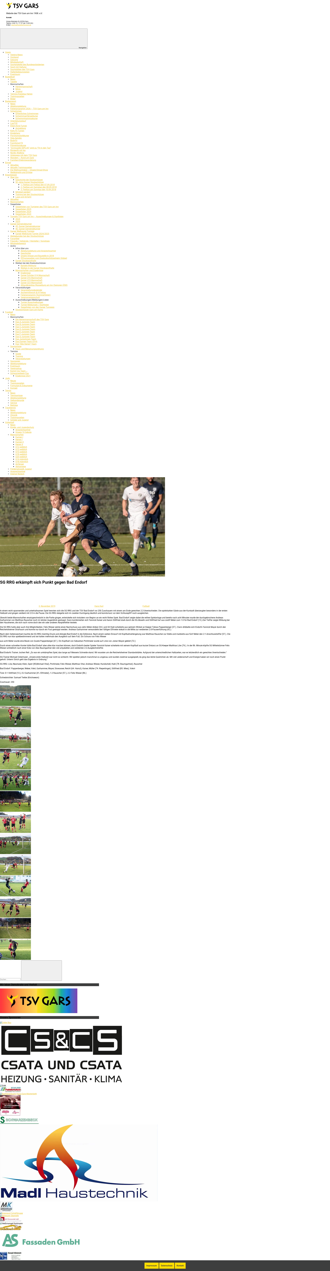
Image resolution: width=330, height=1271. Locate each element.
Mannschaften (17, 202)
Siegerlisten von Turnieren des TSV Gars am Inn (37, 207)
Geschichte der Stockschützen (29, 180)
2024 (17, 219)
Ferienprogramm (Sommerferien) (36, 295)
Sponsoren (15, 361)
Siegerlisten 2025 (23, 209)
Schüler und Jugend (19, 420)
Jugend (18, 91)
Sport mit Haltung (18, 67)
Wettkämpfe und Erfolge (21, 172)
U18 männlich (21, 461)
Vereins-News (16, 55)
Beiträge (14, 405)
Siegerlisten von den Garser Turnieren (37, 307)
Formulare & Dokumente (21, 385)
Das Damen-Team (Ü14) (26, 341)
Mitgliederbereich (18, 243)
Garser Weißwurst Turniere (22, 231)
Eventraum (15, 74)
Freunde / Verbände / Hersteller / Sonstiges (30, 241)
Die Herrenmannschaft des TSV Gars (32, 319)
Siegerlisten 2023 (23, 214)
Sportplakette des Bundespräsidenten (27, 64)
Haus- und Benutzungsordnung (29, 349)
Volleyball (9, 422)
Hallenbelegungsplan (20, 72)
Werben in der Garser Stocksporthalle (37, 268)
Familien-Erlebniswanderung (23, 160)
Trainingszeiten (17, 96)
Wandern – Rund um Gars (22, 157)
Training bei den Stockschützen (29, 194)
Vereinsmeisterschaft (30, 297)
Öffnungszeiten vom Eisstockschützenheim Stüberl (44, 258)
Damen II (19, 442)
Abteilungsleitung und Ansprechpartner (38, 251)
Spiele (18, 354)
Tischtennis (10, 408)
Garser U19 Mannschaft (31, 280)
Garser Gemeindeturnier (21, 224)
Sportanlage (15, 346)
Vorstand (14, 57)
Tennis (8, 390)
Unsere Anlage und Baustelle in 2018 (37, 256)
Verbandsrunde (17, 400)
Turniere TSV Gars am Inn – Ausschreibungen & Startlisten (36, 216)
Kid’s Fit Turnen (17, 131)
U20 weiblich (21, 457)
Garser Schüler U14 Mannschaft (35, 275)
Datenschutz (166, 1265)
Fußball (146, 606)
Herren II (19, 444)
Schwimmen (16, 111)
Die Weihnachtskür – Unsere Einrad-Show (29, 170)
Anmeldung (20, 128)
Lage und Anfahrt (23, 197)
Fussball (9, 312)
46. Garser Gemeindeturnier (27, 229)
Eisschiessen (11, 175)
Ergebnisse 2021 (23, 376)
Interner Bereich (17, 474)
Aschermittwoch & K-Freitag (33, 292)
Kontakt (13, 388)
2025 (17, 221)
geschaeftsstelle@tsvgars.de (21, 25)
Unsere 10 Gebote (23, 432)
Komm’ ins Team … (18, 371)
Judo (7, 378)
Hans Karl (98, 606)
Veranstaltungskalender (31, 290)
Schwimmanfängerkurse (26, 116)
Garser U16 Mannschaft (31, 278)
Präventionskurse (18, 145)
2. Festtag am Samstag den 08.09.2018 (39, 187)
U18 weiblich (21, 454)
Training (19, 356)
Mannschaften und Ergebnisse (29, 270)
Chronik (13, 415)
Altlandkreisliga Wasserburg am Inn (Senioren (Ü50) (44, 285)
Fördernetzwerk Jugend (21, 469)
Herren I (18, 439)
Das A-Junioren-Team (25, 322)
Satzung (14, 59)
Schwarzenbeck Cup (19, 373)
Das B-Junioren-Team (25, 324)
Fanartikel (14, 238)
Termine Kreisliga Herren (21, 94)
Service (13, 403)
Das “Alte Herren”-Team (25, 344)
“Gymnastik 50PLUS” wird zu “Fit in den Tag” (30, 148)
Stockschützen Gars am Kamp (29, 309)
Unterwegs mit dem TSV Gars (23, 155)
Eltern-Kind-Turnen (18, 126)
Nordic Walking (17, 153)
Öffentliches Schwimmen (26, 113)
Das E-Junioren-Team (25, 332)
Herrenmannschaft (23, 86)
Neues (13, 381)
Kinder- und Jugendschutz (22, 427)
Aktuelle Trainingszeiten (21, 167)
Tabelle (13, 82)
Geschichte (26, 253)
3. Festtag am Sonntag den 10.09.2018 (38, 189)
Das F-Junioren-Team (25, 334)
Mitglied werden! (22, 192)
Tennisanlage (16, 395)
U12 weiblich (21, 447)
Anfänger (19, 464)
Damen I (19, 437)
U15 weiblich (21, 452)
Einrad (8, 162)
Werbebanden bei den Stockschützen (27, 236)
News (12, 79)
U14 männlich (21, 459)
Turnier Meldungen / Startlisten (35, 305)
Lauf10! (13, 123)
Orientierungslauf (18, 121)
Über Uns (14, 177)
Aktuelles (14, 165)
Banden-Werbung (28, 265)
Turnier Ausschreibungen (32, 302)
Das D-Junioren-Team (25, 329)
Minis (17, 89)
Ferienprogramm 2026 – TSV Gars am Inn (29, 108)
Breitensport (10, 101)
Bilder (12, 99)
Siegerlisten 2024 (23, 211)
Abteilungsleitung (18, 106)
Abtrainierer (20, 466)
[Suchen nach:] (10, 979)
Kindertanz (15, 133)
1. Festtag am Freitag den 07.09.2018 (38, 184)
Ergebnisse (26, 273)
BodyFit (13, 140)
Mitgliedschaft (16, 62)
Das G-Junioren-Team (25, 336)
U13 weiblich (21, 449)
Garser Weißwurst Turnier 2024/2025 (32, 233)
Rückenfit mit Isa (18, 150)
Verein (8, 52)
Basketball (10, 77)
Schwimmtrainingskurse (26, 118)
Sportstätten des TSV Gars (22, 69)
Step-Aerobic (16, 138)
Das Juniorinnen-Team (25, 339)
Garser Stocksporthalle (25, 260)
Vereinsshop (16, 368)
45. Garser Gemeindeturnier (27, 226)
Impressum (151, 1265)
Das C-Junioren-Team (25, 327)
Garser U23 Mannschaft (31, 282)
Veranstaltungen (22, 358)
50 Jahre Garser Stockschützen (29, 182)
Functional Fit (16, 143)
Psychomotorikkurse (19, 135)
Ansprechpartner (22, 430)
